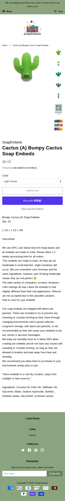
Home (4, 45)
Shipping (7, 167)
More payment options (32, 208)
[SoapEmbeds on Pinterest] (35, 451)
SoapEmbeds (41, 483)
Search (32, 435)
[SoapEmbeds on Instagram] (42, 451)
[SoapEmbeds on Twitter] (23, 451)
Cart (60, 11)
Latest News (33, 418)
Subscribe (54, 473)
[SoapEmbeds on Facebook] (29, 451)
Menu (9, 11)
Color (5, 175)
